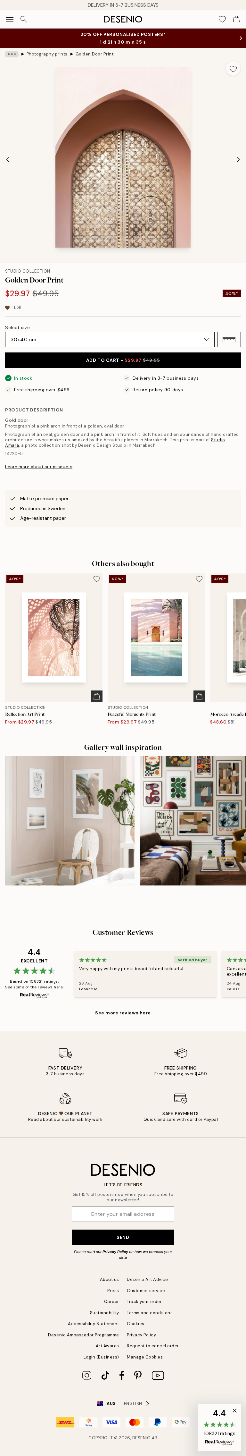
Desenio (141, 1438)
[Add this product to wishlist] (233, 68)
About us (109, 1279)
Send (123, 1237)
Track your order (144, 1301)
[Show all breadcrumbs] (12, 54)
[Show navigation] (10, 19)
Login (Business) (101, 1357)
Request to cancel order (153, 1346)
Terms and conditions (150, 1313)
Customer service (146, 1290)
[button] (229, 339)
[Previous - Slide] (8, 159)
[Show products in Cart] (236, 19)
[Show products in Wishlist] (222, 19)
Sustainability (104, 1313)
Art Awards (107, 1346)
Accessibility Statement (93, 1323)
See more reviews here (123, 1013)
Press (113, 1290)
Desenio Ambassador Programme (83, 1335)
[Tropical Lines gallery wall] (70, 820)
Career (111, 1301)
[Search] (24, 19)
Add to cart (123, 360)
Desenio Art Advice (147, 1279)
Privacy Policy (115, 1251)
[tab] (41, 260)
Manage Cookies (145, 1357)
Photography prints (47, 54)
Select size (17, 327)
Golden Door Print (95, 54)
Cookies (135, 1323)
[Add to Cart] (96, 696)
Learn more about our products (38, 467)
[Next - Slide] (238, 159)
